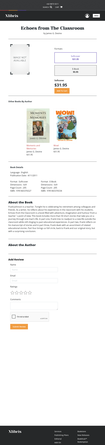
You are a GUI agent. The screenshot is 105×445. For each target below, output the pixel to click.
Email (12, 275)
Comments (15, 299)
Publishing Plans (61, 435)
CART (57, 7)
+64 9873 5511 (52, 4)
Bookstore (81, 431)
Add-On (57, 442)
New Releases (83, 435)
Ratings (13, 286)
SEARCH (46, 7)
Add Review (16, 259)
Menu (96, 16)
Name (13, 264)
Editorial (58, 439)
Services (57, 431)
